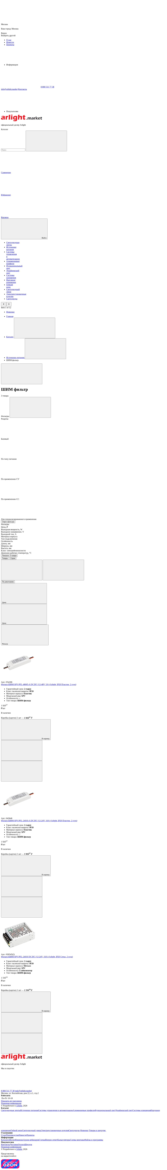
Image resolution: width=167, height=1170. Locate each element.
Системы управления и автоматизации (55, 1110)
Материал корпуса (9, 536)
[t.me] (20, 1088)
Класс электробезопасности (13, 550)
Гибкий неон (9, 286)
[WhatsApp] (20, 87)
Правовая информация (11, 1103)
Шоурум (28, 1144)
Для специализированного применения (19, 519)
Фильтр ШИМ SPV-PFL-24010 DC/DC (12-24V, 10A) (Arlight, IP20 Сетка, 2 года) (37, 957)
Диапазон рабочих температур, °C (16, 553)
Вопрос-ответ (51, 1140)
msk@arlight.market (23, 1091)
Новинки (10, 312)
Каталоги (5, 1140)
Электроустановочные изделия (55, 1130)
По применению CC (10, 499)
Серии (12, 558)
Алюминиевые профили (13, 262)
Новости (10, 42)
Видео (12, 1140)
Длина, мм (5, 543)
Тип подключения (9, 539)
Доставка (14, 1144)
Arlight (19, 1106)
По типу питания (9, 459)
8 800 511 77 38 (7, 1091)
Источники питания (11, 248)
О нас (8, 40)
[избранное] (21, 771)
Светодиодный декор (31, 1130)
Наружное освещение (11, 281)
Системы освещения (11, 276)
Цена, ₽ (4, 527)
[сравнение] (21, 750)
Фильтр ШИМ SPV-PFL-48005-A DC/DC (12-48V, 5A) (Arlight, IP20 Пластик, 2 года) (38, 684)
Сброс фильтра (8, 522)
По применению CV (10, 479)
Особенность (7, 541)
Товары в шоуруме (97, 1130)
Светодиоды (11, 299)
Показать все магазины (11, 1101)
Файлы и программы (93, 1140)
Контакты (22, 89)
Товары (5, 558)
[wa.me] (59, 1088)
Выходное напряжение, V (12, 532)
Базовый (5, 439)
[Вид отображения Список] (63, 570)
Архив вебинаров (31, 1140)
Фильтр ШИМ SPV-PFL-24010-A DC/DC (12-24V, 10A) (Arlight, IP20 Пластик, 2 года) (39, 821)
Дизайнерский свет (123, 1110)
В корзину (45, 739)
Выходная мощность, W (11, 529)
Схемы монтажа (77, 1140)
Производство (12, 1135)
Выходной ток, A (8, 534)
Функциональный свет (105, 1110)
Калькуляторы (63, 1140)
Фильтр (5, 644)
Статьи (42, 1140)
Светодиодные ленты (10, 1110)
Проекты (10, 45)
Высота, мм (6, 548)
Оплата (21, 1144)
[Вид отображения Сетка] (21, 570)
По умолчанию (8, 582)
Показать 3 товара (9, 556)
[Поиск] (46, 141)
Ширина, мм (6, 546)
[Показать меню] (34, 328)
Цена (4, 602)
